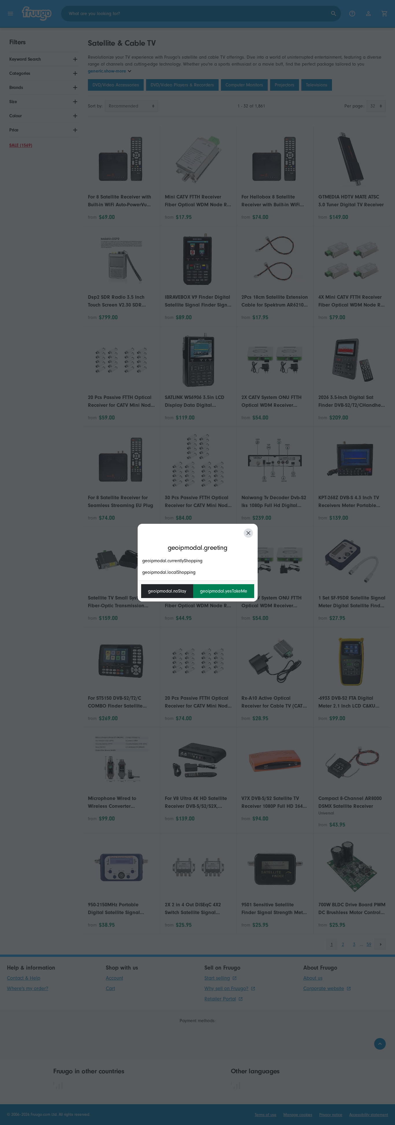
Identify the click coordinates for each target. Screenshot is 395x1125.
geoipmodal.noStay (167, 591)
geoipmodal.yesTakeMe (223, 591)
